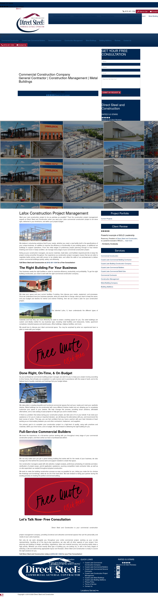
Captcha (105, 89)
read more (128, 241)
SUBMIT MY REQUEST (110, 92)
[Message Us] (2, 595)
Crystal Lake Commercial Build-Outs (113, 271)
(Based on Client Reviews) (112, 120)
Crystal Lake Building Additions (95, 580)
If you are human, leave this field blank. (116, 95)
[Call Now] (1, 595)
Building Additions (59, 21)
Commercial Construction (62, 16)
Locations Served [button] (88, 590)
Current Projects (106, 219)
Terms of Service (90, 584)
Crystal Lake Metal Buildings (94, 578)
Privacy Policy (89, 582)
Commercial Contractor (109, 275)
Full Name (106, 58)
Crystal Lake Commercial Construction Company (93, 564)
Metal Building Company (109, 283)
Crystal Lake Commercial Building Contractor (116, 260)
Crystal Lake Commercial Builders (85, 16)
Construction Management (136, 16)
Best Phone (106, 64)
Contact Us (91, 21)
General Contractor (107, 16)
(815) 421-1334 (130, 11)
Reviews (71, 21)
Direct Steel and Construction (127, 238)
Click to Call (143, 11)
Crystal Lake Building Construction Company (116, 263)
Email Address (107, 70)
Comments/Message (109, 76)
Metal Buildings (91, 40)
